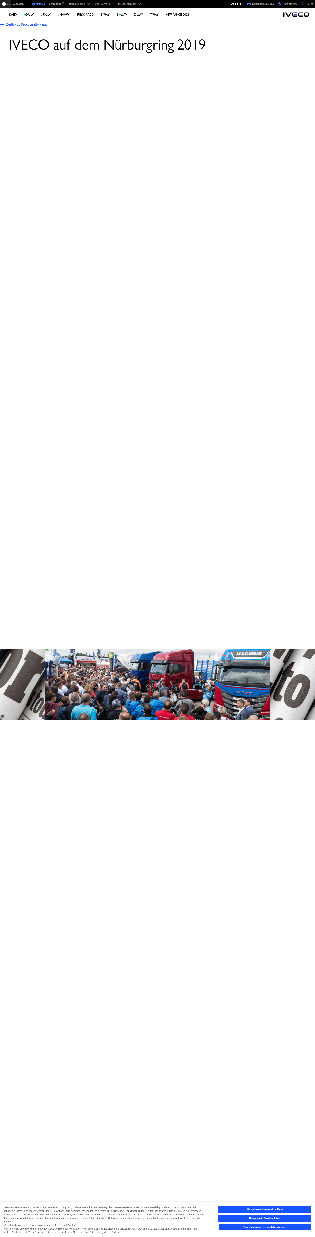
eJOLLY (46, 14)
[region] (157, 1219)
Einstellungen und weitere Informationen (264, 1227)
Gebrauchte (55, 4)
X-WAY (138, 14)
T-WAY (154, 14)
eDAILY (29, 14)
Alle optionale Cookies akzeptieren (264, 1209)
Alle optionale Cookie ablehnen (265, 1218)
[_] (237, 4)
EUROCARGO (85, 14)
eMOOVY (64, 14)
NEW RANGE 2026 (177, 14)
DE (8, 4)
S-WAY (105, 14)
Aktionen (40, 4)
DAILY (13, 14)
